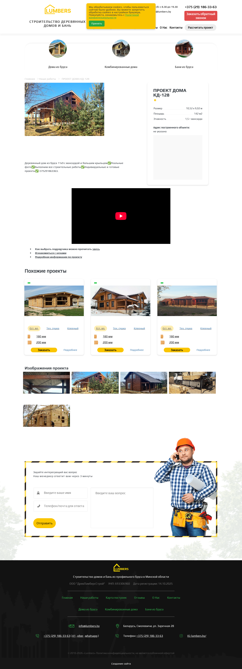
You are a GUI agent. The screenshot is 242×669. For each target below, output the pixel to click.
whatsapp (91, 636)
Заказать (44, 350)
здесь (96, 249)
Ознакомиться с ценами (50, 253)
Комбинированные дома (121, 609)
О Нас (156, 597)
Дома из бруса (88, 609)
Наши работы (47, 78)
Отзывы (139, 597)
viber (80, 636)
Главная (30, 78)
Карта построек (116, 597)
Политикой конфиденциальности (114, 16)
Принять (96, 23)
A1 (74, 636)
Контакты (173, 597)
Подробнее (70, 349)
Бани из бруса (154, 609)
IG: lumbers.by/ (196, 636)
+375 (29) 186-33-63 (201, 7)
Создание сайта (121, 663)
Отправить (45, 523)
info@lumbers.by (89, 626)
